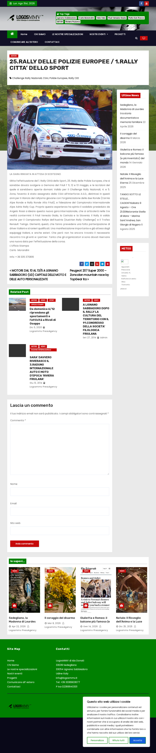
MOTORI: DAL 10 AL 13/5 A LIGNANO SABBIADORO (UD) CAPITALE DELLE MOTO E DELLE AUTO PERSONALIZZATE (38, 274)
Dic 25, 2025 (126, 626)
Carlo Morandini (86, 18)
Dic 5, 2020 (36, 327)
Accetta (137, 740)
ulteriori (123, 288)
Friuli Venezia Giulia (117, 18)
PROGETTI (120, 34)
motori (14, 56)
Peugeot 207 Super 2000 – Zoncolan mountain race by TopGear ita (89, 274)
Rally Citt (73, 78)
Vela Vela (101, 18)
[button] (136, 38)
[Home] (12, 34)
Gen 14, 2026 (90, 626)
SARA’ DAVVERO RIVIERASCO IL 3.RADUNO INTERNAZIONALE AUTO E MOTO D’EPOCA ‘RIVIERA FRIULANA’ (42, 368)
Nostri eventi (14, 673)
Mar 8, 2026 (54, 623)
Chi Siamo (13, 665)
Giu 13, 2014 (36, 382)
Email (13, 503)
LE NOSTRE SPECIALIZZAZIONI (67, 34)
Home (24, 34)
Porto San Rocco (136, 18)
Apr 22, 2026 (19, 626)
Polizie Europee (58, 78)
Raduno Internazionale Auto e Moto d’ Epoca (41, 350)
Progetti (12, 678)
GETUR (60, 21)
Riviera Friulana (73, 21)
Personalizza (97, 740)
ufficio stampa (37, 304)
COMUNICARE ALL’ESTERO (24, 42)
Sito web (15, 523)
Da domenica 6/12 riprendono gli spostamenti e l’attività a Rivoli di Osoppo (43, 316)
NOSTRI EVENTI (98, 34)
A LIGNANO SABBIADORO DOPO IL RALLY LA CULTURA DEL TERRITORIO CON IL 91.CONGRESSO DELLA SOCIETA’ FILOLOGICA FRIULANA (96, 319)
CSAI (45, 78)
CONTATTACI (52, 42)
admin (104, 337)
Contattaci (13, 686)
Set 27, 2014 (89, 337)
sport (51, 300)
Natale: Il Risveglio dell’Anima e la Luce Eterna (132, 178)
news (43, 300)
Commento (18, 420)
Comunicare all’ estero (20, 682)
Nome (13, 484)
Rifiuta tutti (118, 740)
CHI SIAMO (40, 34)
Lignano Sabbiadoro (66, 18)
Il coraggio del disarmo (60, 618)
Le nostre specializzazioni (22, 669)
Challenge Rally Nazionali (27, 78)
